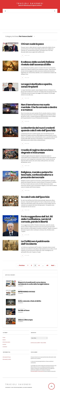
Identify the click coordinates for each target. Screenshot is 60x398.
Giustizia (20, 299)
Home (4, 337)
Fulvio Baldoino (21, 308)
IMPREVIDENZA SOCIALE (26, 292)
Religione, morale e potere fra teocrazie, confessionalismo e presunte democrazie (37, 175)
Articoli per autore (6, 342)
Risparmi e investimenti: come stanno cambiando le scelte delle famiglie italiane (33, 283)
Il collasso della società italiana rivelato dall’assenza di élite (37, 63)
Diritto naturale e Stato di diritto (29, 301)
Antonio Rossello (22, 318)
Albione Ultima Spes (25, 320)
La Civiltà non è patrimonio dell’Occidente (35, 243)
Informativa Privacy (7, 357)
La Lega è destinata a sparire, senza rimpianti (36, 85)
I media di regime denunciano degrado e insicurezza (37, 151)
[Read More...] (22, 55)
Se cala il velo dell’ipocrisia (35, 197)
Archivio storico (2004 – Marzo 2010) (38, 342)
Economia (20, 280)
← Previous (21, 265)
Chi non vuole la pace (32, 44)
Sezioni (4, 339)
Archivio (4, 344)
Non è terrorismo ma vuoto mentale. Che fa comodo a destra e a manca (39, 107)
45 (47, 265)
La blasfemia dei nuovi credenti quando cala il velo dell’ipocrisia (38, 129)
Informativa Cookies (7, 359)
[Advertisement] (30, 22)
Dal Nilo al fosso (23, 310)
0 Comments (20, 285)
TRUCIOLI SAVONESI (30, 3)
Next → (53, 265)
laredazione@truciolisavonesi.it (37, 371)
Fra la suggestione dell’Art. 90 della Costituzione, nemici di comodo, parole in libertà (37, 219)
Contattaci (5, 346)
